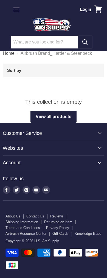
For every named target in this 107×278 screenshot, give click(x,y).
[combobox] (44, 42)
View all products (53, 116)
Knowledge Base (88, 233)
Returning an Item (58, 222)
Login (85, 9)
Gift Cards (60, 233)
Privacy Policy (57, 228)
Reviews (57, 216)
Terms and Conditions (22, 228)
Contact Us (35, 216)
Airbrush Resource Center (25, 233)
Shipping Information (21, 222)
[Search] (85, 42)
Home (9, 53)
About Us (12, 216)
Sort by (14, 70)
